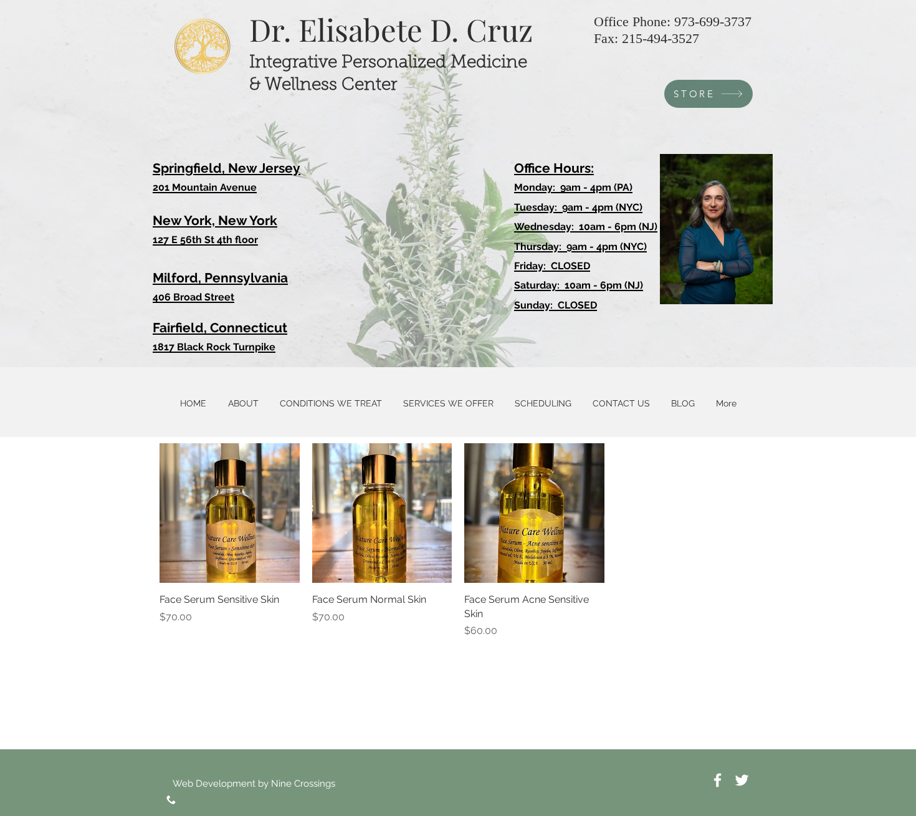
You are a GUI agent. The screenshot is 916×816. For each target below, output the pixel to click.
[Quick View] (230, 513)
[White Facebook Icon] (717, 780)
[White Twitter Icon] (742, 780)
